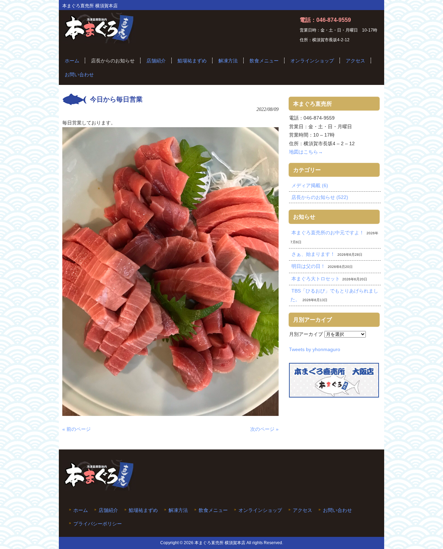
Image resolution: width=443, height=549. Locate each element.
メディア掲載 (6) (309, 185)
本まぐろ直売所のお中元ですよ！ (327, 232)
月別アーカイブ (306, 334)
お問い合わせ (337, 510)
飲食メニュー (213, 510)
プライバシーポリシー (97, 523)
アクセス (302, 510)
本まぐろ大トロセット (315, 278)
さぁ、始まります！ (313, 254)
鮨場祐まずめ (143, 510)
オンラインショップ (260, 510)
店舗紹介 (108, 510)
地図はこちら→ (306, 152)
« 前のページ (76, 429)
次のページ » (264, 429)
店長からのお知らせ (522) (319, 197)
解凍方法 (178, 510)
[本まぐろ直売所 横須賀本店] (99, 40)
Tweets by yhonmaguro (314, 349)
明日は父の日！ (308, 266)
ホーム (80, 510)
